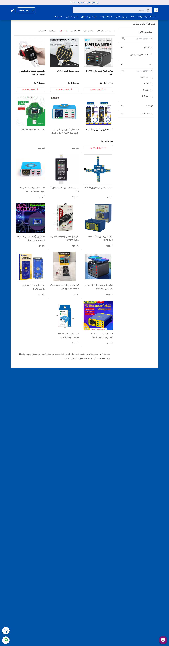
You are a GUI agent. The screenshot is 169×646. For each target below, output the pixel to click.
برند (151, 64)
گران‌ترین (42, 30)
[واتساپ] (6, 640)
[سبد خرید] (12, 10)
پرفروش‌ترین (76, 30)
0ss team (144, 77)
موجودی (149, 106)
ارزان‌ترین (52, 30)
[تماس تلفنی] (6, 630)
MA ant (145, 96)
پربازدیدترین (88, 30)
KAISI (146, 83)
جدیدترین (63, 30)
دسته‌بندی (148, 47)
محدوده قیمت (146, 114)
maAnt (146, 90)
